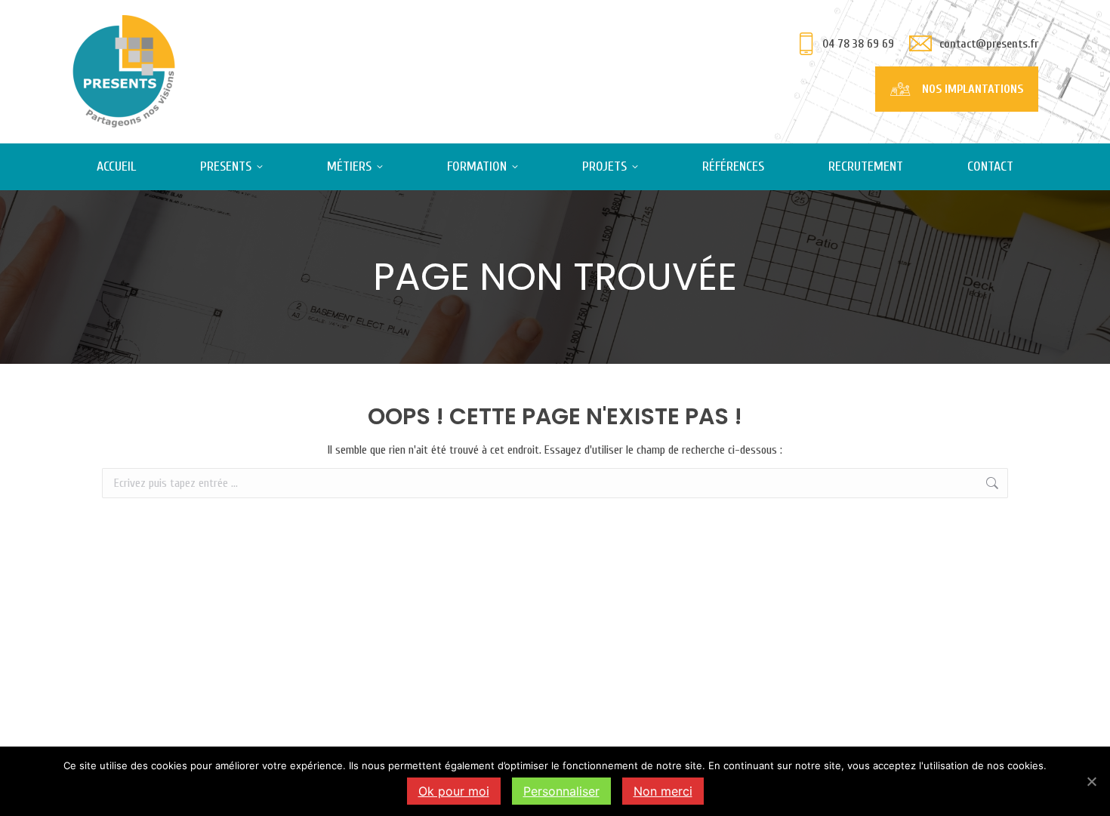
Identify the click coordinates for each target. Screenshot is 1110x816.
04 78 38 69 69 (858, 44)
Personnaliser (561, 791)
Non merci (663, 791)
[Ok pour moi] (1091, 781)
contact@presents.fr (988, 44)
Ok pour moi (453, 791)
